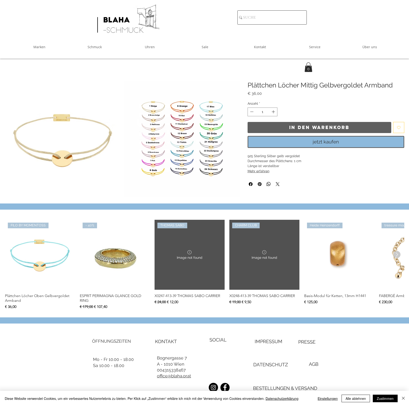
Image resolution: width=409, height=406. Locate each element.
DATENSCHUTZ (270, 364)
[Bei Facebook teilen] (250, 184)
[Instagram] (213, 387)
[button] (308, 67)
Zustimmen (385, 398)
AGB (313, 364)
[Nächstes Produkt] (396, 254)
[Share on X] (277, 184)
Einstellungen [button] (328, 398)
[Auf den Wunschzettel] (399, 127)
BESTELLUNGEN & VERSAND (285, 388)
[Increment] (274, 112)
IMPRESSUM (268, 341)
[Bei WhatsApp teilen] (268, 184)
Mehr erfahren (258, 171)
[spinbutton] (262, 112)
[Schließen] (403, 398)
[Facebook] (225, 387)
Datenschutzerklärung (282, 398)
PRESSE (307, 342)
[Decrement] (251, 112)
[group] (204, 265)
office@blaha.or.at (174, 375)
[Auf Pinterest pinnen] (259, 184)
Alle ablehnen (356, 398)
